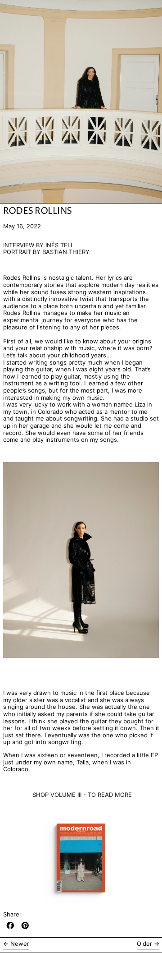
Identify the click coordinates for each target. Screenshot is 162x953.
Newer (19, 943)
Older (144, 943)
